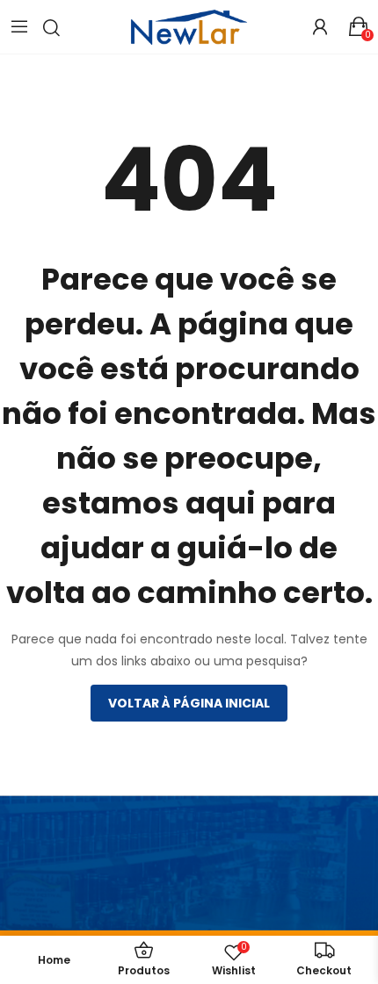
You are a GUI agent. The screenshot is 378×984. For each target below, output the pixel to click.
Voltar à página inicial (189, 703)
